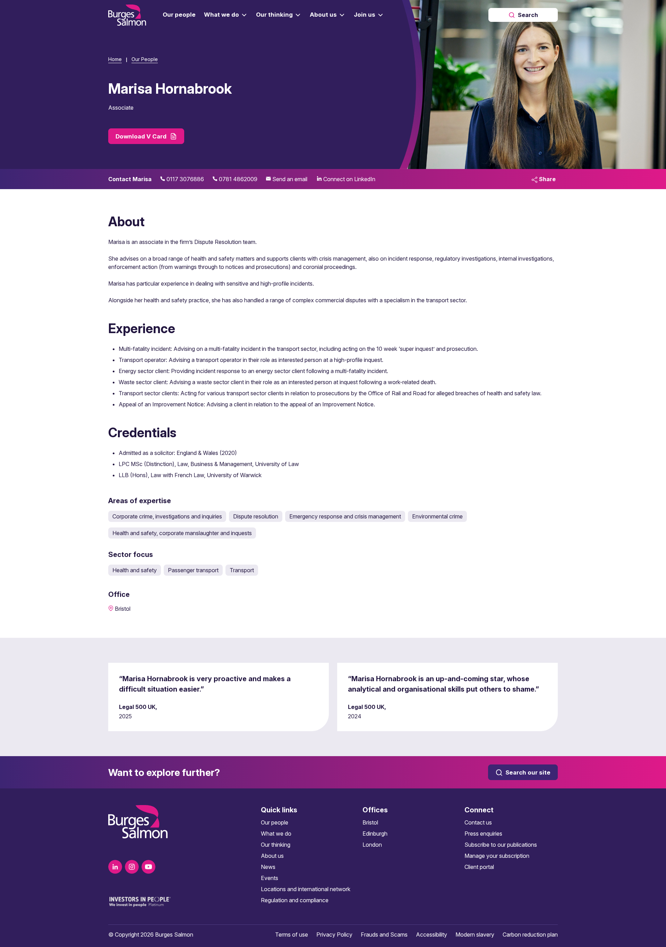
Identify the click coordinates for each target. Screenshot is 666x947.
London (372, 844)
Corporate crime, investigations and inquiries (167, 516)
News (268, 866)
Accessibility (431, 934)
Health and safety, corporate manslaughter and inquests (182, 533)
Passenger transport (193, 570)
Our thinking (275, 844)
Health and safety (134, 570)
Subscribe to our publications (500, 844)
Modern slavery (474, 934)
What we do (276, 833)
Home (115, 59)
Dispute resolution (255, 516)
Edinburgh (374, 833)
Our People (144, 59)
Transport (242, 570)
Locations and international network (305, 889)
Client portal (479, 866)
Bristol (370, 822)
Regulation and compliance (294, 900)
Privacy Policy (334, 934)
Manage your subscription (496, 855)
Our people (274, 822)
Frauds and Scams (384, 934)
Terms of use (291, 934)
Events (269, 877)
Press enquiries (483, 833)
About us (272, 855)
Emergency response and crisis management (345, 516)
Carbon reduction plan (530, 934)
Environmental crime (437, 516)
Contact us (478, 822)
